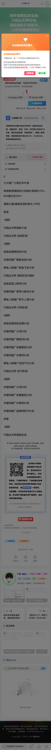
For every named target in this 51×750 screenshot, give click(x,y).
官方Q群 (41, 73)
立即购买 (30, 73)
